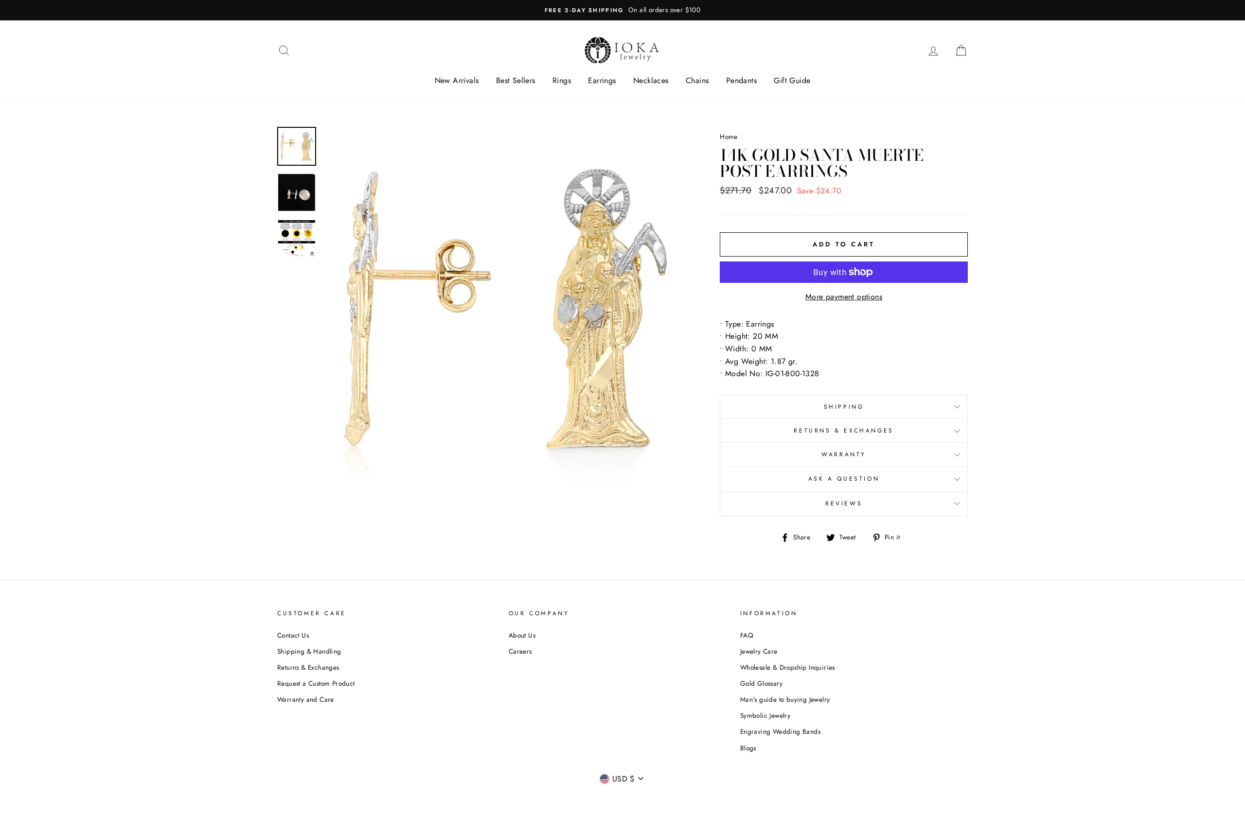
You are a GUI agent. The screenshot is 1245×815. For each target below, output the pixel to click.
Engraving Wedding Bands (780, 731)
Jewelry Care (759, 651)
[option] (622, 10)
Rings (561, 80)
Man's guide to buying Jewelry (785, 699)
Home (729, 136)
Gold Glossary (761, 683)
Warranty (843, 454)
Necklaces (651, 80)
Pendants (741, 80)
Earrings (602, 80)
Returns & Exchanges (843, 430)
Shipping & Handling (309, 651)
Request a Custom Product (316, 683)
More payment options (843, 296)
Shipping (844, 406)
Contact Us (293, 635)
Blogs (748, 748)
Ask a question (843, 478)
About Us (522, 635)
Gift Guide (792, 80)
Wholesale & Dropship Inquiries (787, 667)
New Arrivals (457, 80)
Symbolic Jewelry (765, 715)
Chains (697, 80)
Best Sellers (515, 80)
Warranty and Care (305, 699)
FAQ (746, 635)
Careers (520, 651)
